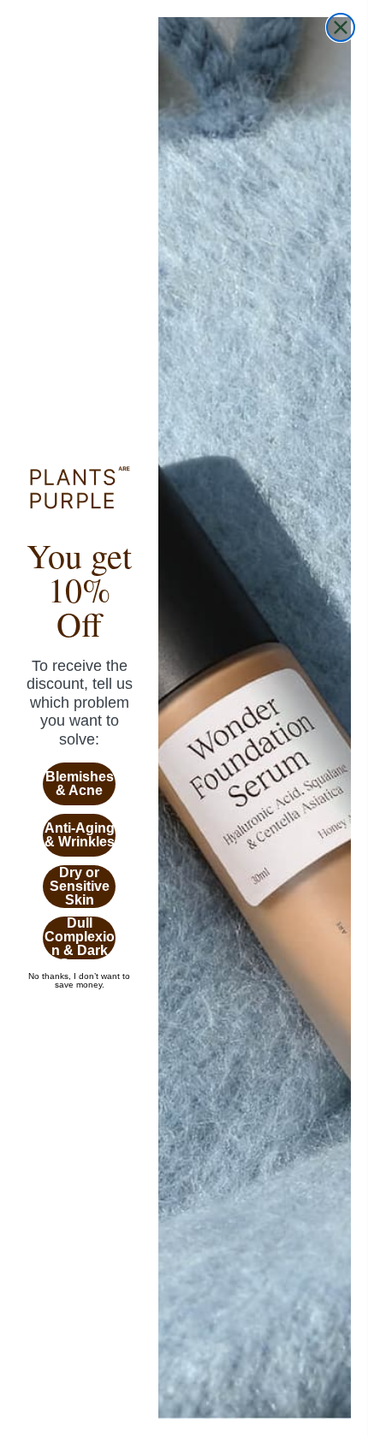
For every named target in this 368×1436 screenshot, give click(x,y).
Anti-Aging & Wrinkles (80, 835)
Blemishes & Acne (79, 783)
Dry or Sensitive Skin (80, 886)
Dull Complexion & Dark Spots (80, 938)
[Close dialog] (340, 27)
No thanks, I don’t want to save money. (79, 976)
